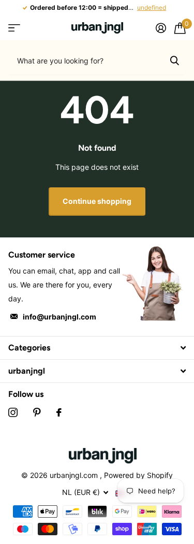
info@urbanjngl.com (59, 316)
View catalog (14, 28)
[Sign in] (161, 27)
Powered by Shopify (138, 475)
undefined (151, 7)
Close (97, 348)
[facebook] (59, 412)
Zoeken (174, 60)
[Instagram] (13, 412)
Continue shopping (97, 201)
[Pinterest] (37, 412)
